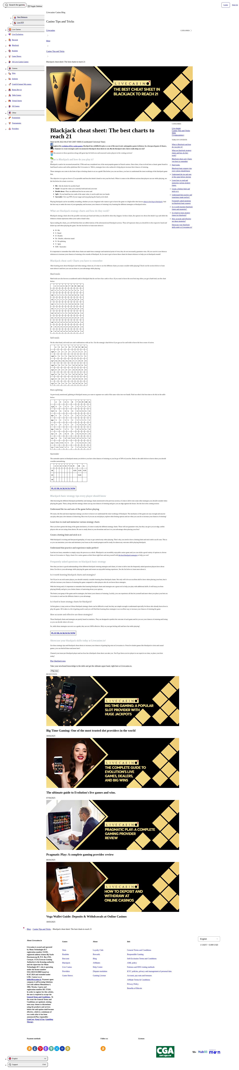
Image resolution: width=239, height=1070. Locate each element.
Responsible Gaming (135, 954)
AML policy (132, 963)
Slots (64, 950)
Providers (66, 971)
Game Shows (67, 975)
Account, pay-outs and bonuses (139, 975)
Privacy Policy (133, 984)
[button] (186, 30)
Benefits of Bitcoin (134, 988)
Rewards (96, 954)
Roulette (65, 954)
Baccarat (65, 959)
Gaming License (99, 975)
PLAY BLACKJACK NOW (63, 488)
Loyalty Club (98, 950)
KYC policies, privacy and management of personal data (149, 971)
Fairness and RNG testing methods (140, 967)
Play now (54, 671)
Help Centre (97, 967)
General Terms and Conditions (139, 950)
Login (226, 5)
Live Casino (67, 967)
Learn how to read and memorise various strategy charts (181, 182)
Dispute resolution (100, 971)
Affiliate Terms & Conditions (138, 980)
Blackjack (66, 963)
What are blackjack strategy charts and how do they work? (181, 153)
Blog (95, 959)
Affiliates (96, 963)
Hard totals (176, 165)
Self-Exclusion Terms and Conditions (141, 959)
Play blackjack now (58, 661)
